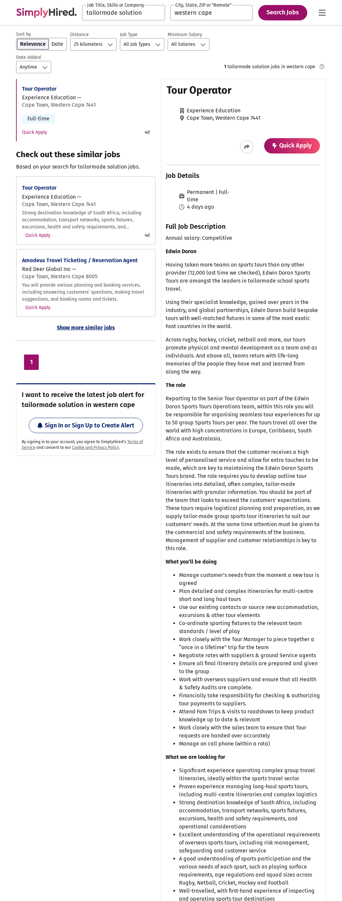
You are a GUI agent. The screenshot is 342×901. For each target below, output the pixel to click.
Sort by (23, 34)
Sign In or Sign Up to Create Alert (89, 425)
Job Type (129, 34)
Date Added (28, 57)
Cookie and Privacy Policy (95, 447)
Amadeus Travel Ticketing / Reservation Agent (80, 260)
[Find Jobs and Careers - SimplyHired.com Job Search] (46, 13)
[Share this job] (246, 147)
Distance (79, 34)
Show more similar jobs (86, 327)
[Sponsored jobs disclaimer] (322, 67)
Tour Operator (39, 89)
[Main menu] (322, 13)
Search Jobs (283, 12)
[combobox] (123, 12)
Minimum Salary (185, 34)
